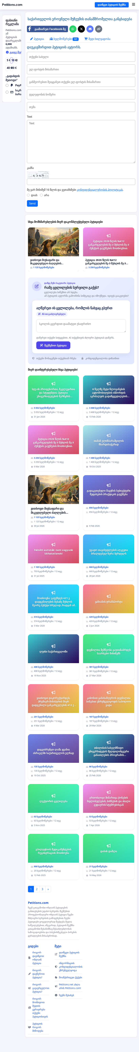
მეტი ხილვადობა (99, 39)
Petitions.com (12, 4)
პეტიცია (38, 39)
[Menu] (133, 4)
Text (29, 116)
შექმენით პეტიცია (55, 345)
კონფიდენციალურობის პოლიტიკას (100, 190)
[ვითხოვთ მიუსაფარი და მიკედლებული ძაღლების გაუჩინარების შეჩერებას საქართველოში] (53, 249)
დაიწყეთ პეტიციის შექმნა (112, 4)
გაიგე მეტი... (17, 52)
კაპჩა (30, 168)
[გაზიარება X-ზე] (81, 29)
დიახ (34, 195)
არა (46, 195)
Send (32, 203)
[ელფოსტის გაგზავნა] (90, 29)
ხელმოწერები (65, 39)
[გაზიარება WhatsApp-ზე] (72, 29)
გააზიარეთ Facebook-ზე (50, 29)
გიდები (33, 946)
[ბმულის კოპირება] (98, 29)
